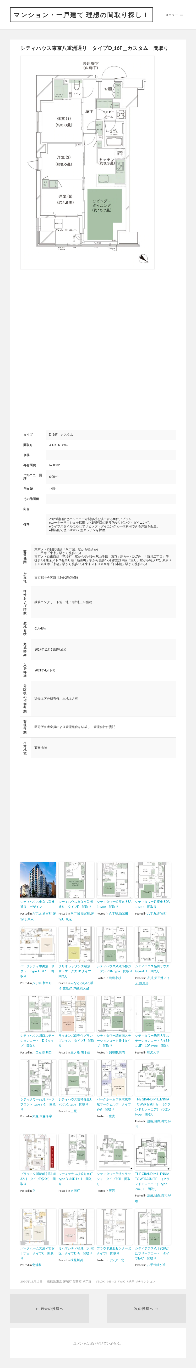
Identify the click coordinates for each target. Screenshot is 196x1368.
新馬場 (143, 983)
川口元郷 (38, 1052)
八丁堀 (37, 913)
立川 (35, 1190)
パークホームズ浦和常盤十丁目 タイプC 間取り (37, 1253)
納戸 (131, 1281)
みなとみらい (80, 983)
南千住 (85, 1052)
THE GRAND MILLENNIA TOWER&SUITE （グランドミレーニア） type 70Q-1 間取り (152, 1181)
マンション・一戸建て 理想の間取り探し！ (81, 14)
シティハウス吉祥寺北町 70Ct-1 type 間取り (76, 1101)
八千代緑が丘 (156, 1265)
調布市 (113, 1052)
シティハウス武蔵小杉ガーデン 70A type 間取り (114, 968)
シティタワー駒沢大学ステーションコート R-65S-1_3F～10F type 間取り (152, 1040)
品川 (150, 978)
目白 (157, 1121)
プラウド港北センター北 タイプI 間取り (115, 1250)
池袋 (150, 1121)
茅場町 (67, 1281)
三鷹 (74, 1111)
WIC (122, 1281)
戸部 (76, 988)
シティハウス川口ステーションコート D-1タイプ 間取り (37, 1040)
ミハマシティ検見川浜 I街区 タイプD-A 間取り (76, 1250)
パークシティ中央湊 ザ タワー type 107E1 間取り (38, 971)
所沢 (112, 1190)
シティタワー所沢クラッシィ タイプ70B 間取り (114, 1179)
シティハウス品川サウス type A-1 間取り (152, 968)
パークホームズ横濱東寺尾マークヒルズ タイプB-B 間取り (114, 1104)
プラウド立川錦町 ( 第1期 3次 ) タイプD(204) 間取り (38, 1179)
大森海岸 (45, 1116)
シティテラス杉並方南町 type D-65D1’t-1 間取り (76, 1179)
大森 (35, 1116)
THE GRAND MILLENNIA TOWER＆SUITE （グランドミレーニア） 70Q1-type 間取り (152, 1106)
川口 (49, 1052)
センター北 (116, 1260)
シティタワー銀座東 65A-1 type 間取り (115, 904)
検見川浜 (77, 1260)
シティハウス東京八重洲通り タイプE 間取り (76, 904)
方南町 (75, 1190)
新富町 (47, 913)
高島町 (67, 988)
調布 (122, 1052)
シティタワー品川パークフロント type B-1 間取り (38, 1104)
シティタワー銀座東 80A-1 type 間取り (153, 904)
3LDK (101, 1281)
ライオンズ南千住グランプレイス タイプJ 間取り (76, 1040)
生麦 (112, 1116)
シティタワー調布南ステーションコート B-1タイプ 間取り (114, 1040)
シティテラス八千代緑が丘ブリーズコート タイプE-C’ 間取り (152, 1253)
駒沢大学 (153, 1052)
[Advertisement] (60, 310)
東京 (30, 919)
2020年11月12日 (31, 1281)
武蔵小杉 (115, 978)
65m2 (112, 1281)
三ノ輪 (75, 1052)
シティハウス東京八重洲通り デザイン (37, 904)
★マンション (146, 1281)
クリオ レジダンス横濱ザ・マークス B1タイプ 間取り (76, 971)
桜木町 (84, 988)
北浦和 (37, 1265)
